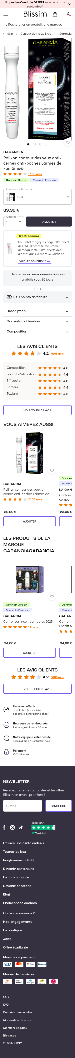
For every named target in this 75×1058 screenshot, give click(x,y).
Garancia (13, 152)
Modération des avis (17, 1020)
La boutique (12, 930)
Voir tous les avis (37, 410)
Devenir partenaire (18, 869)
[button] (37, 4)
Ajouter (49, 221)
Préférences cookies (20, 903)
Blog (6, 894)
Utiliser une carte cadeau (23, 843)
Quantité (11, 216)
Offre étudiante (15, 947)
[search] (5, 24)
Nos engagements (17, 922)
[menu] (5, 14)
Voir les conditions (32, 261)
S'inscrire (58, 806)
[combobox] (37, 197)
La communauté (16, 877)
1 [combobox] (6, 222)
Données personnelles (17, 1012)
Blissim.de (9, 1035)
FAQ (6, 1004)
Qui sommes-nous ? (19, 913)
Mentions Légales (15, 1028)
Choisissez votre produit (19, 189)
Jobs (7, 939)
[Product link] (29, 466)
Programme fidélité (18, 860)
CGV (6, 997)
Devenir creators (17, 886)
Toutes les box (14, 852)
